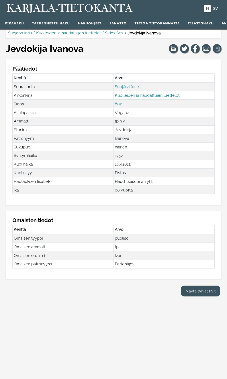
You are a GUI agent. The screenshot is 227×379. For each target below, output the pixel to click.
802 (118, 104)
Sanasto (118, 23)
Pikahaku (14, 23)
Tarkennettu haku (51, 23)
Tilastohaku (200, 23)
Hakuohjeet (90, 23)
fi (207, 8)
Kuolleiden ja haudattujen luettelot (68, 33)
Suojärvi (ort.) (20, 33)
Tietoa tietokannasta (157, 23)
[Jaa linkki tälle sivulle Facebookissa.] (195, 48)
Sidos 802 (114, 33)
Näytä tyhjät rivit (201, 291)
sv (215, 8)
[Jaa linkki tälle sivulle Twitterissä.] (184, 48)
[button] (173, 48)
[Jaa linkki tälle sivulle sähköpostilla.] (206, 48)
